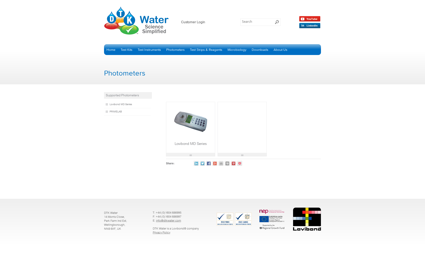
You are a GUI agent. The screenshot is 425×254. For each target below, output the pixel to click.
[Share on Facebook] (208, 163)
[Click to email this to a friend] (221, 163)
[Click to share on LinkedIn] (196, 163)
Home (110, 49)
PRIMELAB (116, 111)
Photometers (175, 49)
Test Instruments (149, 49)
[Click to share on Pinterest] (233, 163)
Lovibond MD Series (121, 104)
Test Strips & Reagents (206, 49)
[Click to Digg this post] (227, 163)
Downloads (260, 49)
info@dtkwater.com (168, 221)
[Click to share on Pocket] (239, 163)
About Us (280, 49)
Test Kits (126, 49)
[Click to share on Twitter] (202, 163)
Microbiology (237, 49)
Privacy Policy (161, 233)
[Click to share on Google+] (214, 163)
